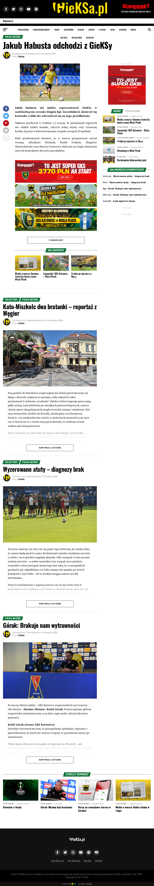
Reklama (87, 861)
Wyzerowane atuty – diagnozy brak (131, 176)
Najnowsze (8, 21)
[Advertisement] (126, 234)
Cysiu (82, 884)
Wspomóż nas (74, 861)
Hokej (57, 29)
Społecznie (77, 37)
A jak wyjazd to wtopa (124, 201)
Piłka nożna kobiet (41, 29)
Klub (112, 29)
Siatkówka (68, 29)
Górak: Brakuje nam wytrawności (124, 188)
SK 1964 (63, 37)
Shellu (21, 323)
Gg (104, 188)
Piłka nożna (23, 29)
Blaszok (90, 37)
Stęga (89, 884)
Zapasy (91, 29)
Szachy (81, 29)
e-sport (102, 29)
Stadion (122, 29)
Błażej (21, 56)
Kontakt (99, 861)
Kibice (133, 29)
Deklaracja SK (57, 861)
